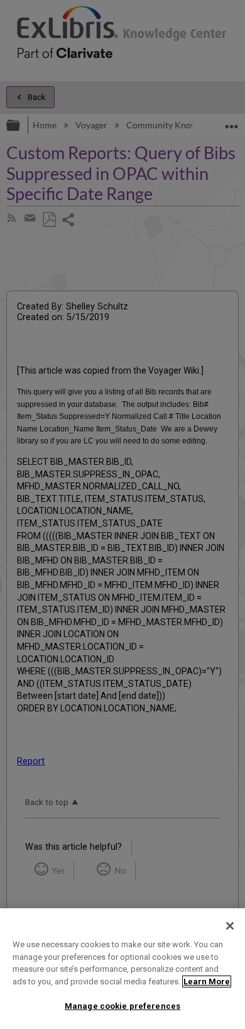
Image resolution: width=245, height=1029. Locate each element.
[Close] (230, 926)
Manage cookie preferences (122, 1006)
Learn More (206, 981)
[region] (122, 968)
